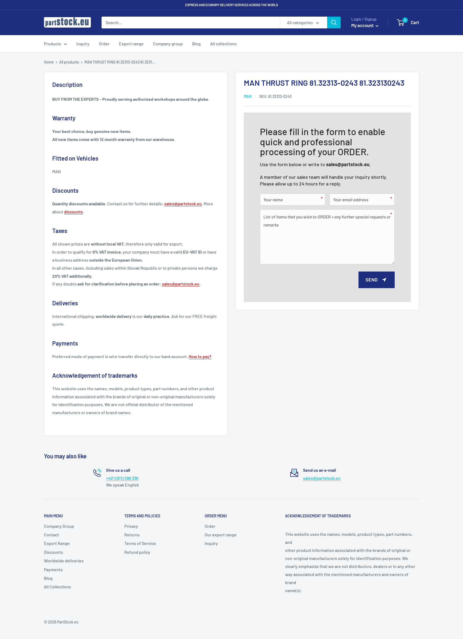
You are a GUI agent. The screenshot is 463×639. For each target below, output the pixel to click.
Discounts (53, 552)
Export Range (57, 543)
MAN (247, 96)
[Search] (334, 22)
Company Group (59, 526)
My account (362, 25)
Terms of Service (140, 543)
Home (49, 62)
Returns (132, 534)
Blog (196, 43)
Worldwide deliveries (64, 560)
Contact (51, 534)
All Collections (57, 586)
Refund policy (137, 552)
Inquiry (82, 43)
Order (104, 43)
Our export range (221, 534)
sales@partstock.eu (347, 164)
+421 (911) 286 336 (122, 478)
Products (52, 43)
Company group (168, 43)
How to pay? (200, 356)
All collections (223, 43)
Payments (53, 569)
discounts (73, 211)
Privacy (131, 526)
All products (69, 62)
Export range (131, 43)
